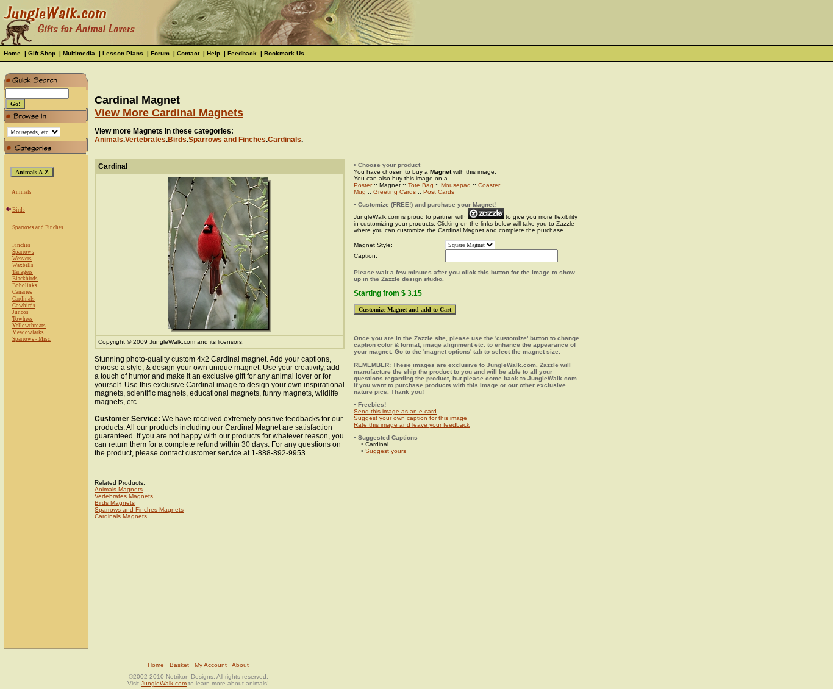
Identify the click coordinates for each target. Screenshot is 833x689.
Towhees (22, 319)
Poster (363, 185)
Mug (360, 191)
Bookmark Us (284, 53)
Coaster (489, 185)
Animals (22, 192)
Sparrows (23, 252)
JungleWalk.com (164, 683)
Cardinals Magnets (121, 516)
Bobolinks (24, 285)
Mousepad (456, 185)
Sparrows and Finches (37, 227)
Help (213, 53)
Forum (160, 53)
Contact (188, 53)
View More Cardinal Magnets (169, 113)
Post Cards (438, 191)
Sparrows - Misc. (31, 339)
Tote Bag (421, 185)
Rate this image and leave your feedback (412, 424)
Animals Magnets (119, 489)
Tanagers (22, 272)
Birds (18, 210)
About (240, 665)
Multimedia (79, 53)
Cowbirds (23, 305)
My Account (211, 665)
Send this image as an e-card (395, 411)
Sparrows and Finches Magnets (139, 509)
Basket (179, 665)
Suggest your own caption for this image (410, 418)
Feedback (242, 53)
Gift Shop (41, 53)
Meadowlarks (28, 332)
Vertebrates (145, 139)
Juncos (20, 312)
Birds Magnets (115, 502)
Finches (21, 245)
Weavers (22, 258)
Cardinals (23, 299)
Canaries (22, 292)
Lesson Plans (122, 53)
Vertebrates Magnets (124, 496)
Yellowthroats (29, 326)
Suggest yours (385, 451)
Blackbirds (25, 279)
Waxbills (23, 265)
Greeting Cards (394, 191)
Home (12, 53)
